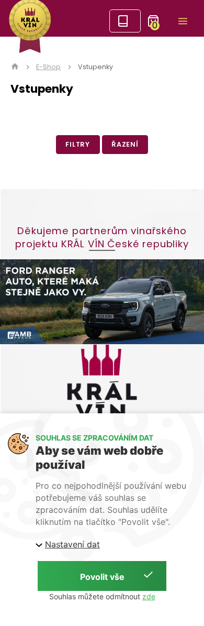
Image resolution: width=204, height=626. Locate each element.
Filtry (77, 144)
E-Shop (48, 67)
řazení (125, 144)
